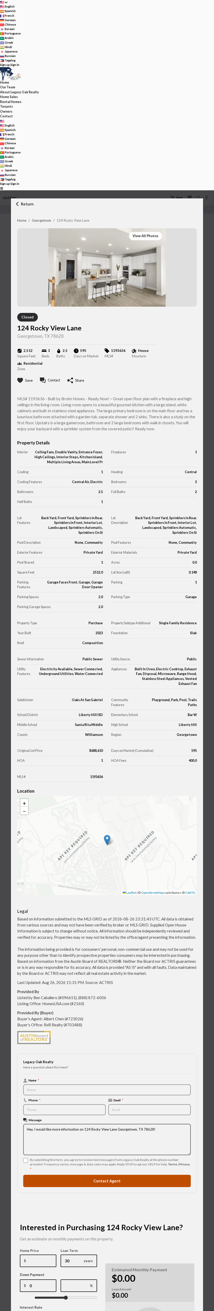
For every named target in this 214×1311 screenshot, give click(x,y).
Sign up (5, 64)
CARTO (190, 893)
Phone (34, 1100)
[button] (107, 840)
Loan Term (69, 1251)
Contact (6, 116)
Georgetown (41, 220)
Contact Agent (107, 1181)
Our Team (7, 87)
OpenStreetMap (152, 893)
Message (35, 1120)
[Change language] (4, 2)
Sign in (14, 64)
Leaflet (131, 893)
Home (21, 220)
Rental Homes (10, 102)
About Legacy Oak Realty (19, 92)
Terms (172, 1164)
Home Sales (9, 97)
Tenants (6, 106)
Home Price (29, 1251)
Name (33, 1080)
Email (118, 1100)
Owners (6, 111)
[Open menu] (1, 188)
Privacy (184, 1164)
